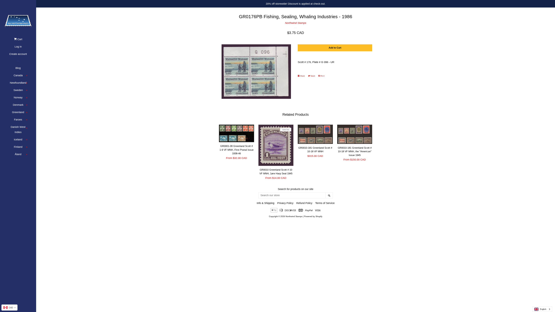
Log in (18, 46)
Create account (18, 54)
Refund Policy (304, 203)
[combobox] (542, 309)
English (543, 309)
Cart (19, 39)
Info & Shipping (265, 203)
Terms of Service (325, 203)
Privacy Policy (285, 203)
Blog (18, 68)
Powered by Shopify (313, 216)
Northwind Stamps (295, 23)
